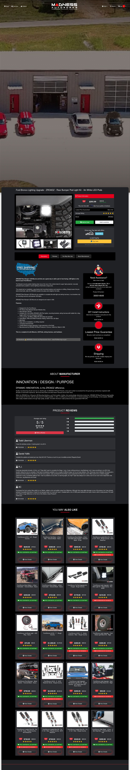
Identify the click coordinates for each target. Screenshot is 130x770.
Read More (98, 338)
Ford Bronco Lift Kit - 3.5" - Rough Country (27, 537)
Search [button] (113, 6)
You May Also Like (67, 256)
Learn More (99, 234)
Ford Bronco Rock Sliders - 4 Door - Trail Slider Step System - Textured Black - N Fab (77, 538)
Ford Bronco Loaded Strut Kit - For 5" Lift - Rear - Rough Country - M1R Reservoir (52, 730)
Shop (7, 6)
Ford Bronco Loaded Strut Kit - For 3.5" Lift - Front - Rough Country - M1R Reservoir (27, 730)
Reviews (54, 256)
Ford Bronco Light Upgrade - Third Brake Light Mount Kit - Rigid (103, 634)
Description (44, 256)
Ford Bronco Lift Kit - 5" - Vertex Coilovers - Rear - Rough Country (77, 634)
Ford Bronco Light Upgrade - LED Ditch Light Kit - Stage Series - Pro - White (103, 586)
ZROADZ (110, 217)
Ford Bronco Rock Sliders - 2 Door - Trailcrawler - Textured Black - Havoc (27, 586)
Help (105, 6)
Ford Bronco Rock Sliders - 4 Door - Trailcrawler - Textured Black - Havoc (52, 586)
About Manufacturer (83, 256)
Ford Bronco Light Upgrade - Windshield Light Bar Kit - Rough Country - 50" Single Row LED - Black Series (77, 683)
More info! (110, 210)
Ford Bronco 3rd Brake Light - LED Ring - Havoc (27, 634)
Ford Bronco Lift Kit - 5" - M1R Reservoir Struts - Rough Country (52, 682)
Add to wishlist (104, 222)
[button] (70, 217)
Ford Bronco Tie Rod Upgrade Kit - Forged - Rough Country (77, 586)
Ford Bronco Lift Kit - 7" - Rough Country (52, 634)
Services (15, 6)
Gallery (24, 6)
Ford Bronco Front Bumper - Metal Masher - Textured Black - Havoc (27, 682)
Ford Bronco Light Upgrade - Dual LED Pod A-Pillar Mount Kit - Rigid (102, 682)
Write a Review (40, 433)
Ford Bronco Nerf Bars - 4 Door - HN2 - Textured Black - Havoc (52, 537)
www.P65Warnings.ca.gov (59, 339)
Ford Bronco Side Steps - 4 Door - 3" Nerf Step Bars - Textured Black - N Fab (102, 730)
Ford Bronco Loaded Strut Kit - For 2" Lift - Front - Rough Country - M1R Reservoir (103, 538)
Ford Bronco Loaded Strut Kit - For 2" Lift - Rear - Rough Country (77, 730)
